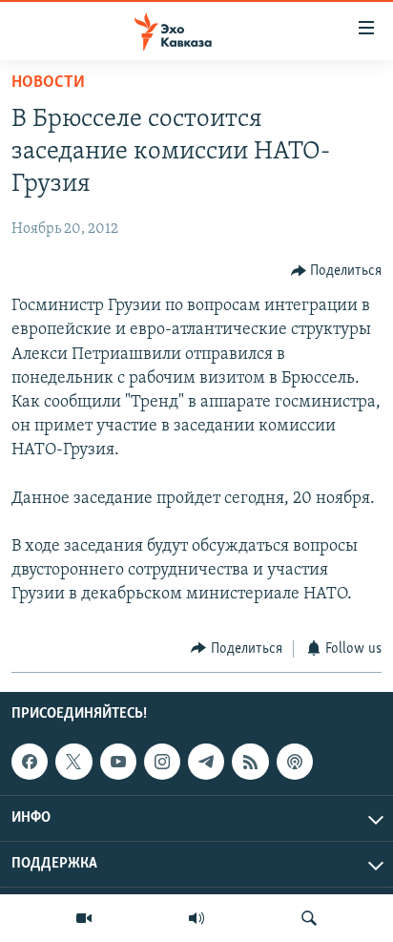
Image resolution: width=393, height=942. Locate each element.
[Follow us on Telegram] (206, 761)
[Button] (337, 271)
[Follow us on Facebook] (29, 761)
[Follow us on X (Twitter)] (73, 761)
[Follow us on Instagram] (162, 761)
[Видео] (84, 918)
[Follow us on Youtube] (118, 761)
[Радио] (196, 918)
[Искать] (309, 918)
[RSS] (250, 761)
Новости (48, 83)
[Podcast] (295, 761)
